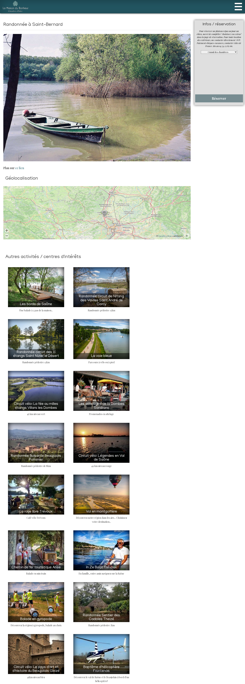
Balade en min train (63, 566)
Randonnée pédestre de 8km (62, 462)
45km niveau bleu (63, 670)
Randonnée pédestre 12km (63, 359)
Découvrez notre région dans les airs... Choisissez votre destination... (182, 514)
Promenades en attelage (182, 411)
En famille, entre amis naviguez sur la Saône (182, 566)
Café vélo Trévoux (63, 514)
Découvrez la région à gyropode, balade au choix (63, 618)
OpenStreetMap (165, 236)
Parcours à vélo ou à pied (182, 359)
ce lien (19, 168)
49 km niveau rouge (182, 462)
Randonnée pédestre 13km (182, 307)
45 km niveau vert (63, 411)
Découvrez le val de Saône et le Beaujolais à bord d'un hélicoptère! (182, 670)
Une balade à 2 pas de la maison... (63, 307)
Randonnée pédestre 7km (182, 618)
